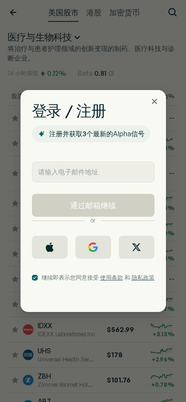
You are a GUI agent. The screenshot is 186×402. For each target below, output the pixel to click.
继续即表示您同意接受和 (98, 277)
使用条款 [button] (111, 277)
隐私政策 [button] (143, 277)
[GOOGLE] (93, 247)
